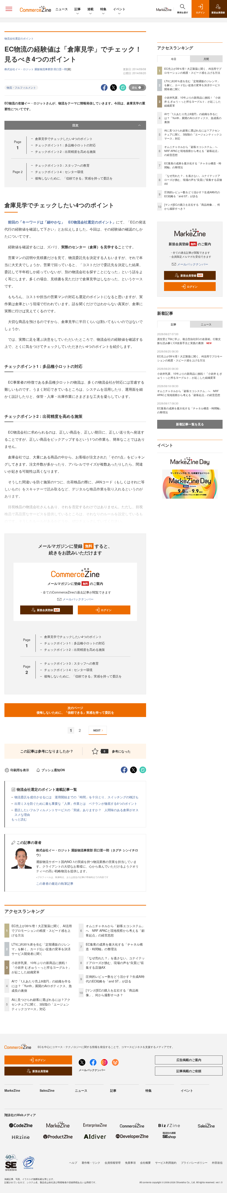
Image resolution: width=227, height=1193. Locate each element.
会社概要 (145, 1162)
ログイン (106, 610)
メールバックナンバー (78, 599)
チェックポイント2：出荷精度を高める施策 (65, 151)
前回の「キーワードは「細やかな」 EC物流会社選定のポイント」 (62, 222)
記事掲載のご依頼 (188, 1071)
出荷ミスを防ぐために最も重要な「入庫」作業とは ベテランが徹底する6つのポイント (75, 803)
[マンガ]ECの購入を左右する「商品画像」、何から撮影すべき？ (112, 992)
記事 (77, 9)
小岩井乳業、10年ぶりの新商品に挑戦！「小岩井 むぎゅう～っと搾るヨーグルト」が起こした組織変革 (41, 967)
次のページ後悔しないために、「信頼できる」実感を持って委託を (75, 710)
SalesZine (47, 1090)
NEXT (96, 730)
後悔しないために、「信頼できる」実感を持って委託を (74, 178)
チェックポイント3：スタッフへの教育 (62, 165)
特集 (103, 9)
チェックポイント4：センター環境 (59, 171)
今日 (173, 59)
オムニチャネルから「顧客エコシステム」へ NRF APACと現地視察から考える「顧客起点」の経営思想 (115, 930)
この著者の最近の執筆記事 (54, 883)
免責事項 (130, 1162)
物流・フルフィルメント (21, 87)
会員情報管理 (113, 1162)
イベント (119, 9)
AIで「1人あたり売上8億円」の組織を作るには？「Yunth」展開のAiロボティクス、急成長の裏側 (42, 986)
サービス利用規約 (165, 1162)
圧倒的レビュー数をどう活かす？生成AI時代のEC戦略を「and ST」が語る (115, 978)
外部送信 (217, 1162)
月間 (206, 59)
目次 (75, 125)
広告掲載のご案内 (188, 1060)
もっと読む (19, 819)
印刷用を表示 (19, 770)
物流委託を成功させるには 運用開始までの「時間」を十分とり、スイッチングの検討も (76, 797)
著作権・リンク (91, 1162)
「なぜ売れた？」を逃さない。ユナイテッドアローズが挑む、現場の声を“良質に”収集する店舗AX (115, 963)
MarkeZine (12, 1090)
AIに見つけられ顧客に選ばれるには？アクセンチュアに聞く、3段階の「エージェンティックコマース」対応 (41, 1004)
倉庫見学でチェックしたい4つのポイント (64, 138)
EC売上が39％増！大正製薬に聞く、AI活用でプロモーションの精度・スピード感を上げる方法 (42, 930)
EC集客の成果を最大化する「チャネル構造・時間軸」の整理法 (114, 946)
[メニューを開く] (9, 9)
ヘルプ (73, 1162)
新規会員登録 (48, 610)
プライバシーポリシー (194, 1162)
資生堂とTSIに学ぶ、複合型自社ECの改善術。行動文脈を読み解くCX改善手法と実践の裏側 (189, 341)
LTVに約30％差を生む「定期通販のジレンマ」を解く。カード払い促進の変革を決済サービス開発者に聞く (41, 949)
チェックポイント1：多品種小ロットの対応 (65, 145)
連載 (90, 9)
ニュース (61, 9)
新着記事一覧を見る (190, 424)
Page (18, 171)
